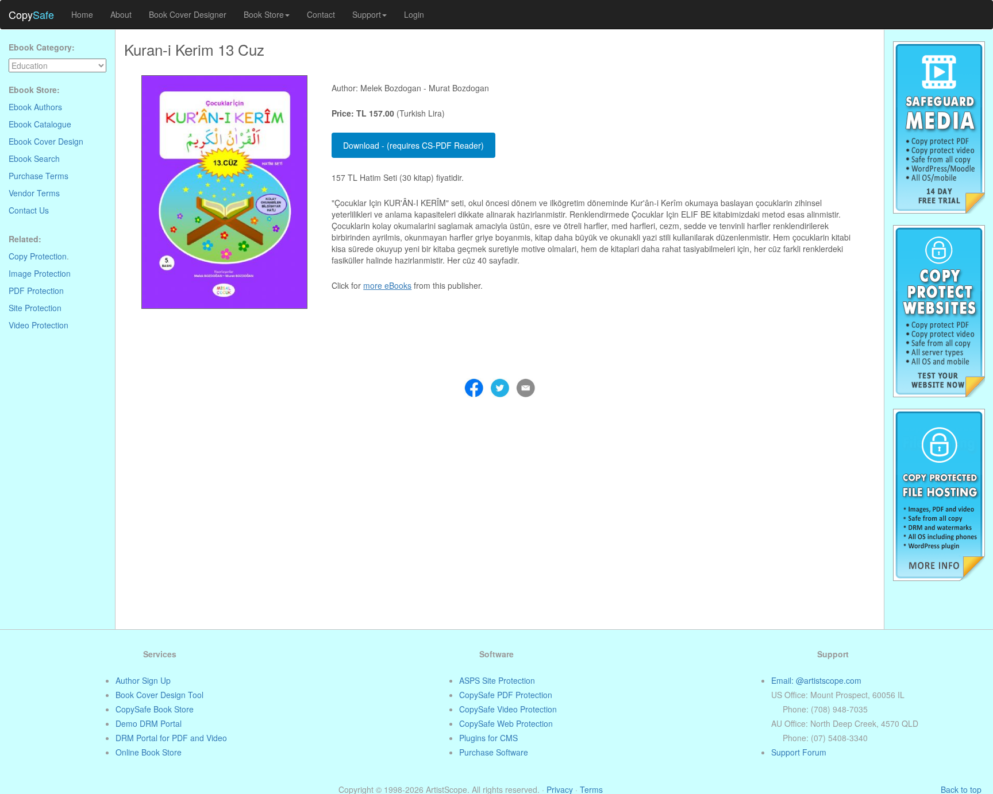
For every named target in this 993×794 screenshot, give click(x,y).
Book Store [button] (264, 14)
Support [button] (366, 14)
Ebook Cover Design (46, 141)
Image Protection (40, 273)
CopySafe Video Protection (508, 709)
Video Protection (38, 325)
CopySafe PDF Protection (505, 694)
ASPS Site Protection (497, 680)
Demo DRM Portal (149, 723)
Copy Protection (38, 256)
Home (82, 14)
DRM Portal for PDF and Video (171, 737)
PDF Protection (36, 290)
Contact (321, 14)
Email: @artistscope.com (816, 680)
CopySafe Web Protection (506, 723)
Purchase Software (493, 752)
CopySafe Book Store (155, 709)
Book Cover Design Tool (159, 694)
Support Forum (798, 752)
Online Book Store (149, 752)
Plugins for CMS (488, 737)
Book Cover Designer (187, 14)
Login (414, 14)
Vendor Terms (34, 193)
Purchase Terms (38, 175)
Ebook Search (34, 158)
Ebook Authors (35, 107)
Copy (31, 14)
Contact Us (29, 210)
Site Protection (35, 307)
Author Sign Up (143, 680)
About (121, 14)
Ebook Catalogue (40, 124)
